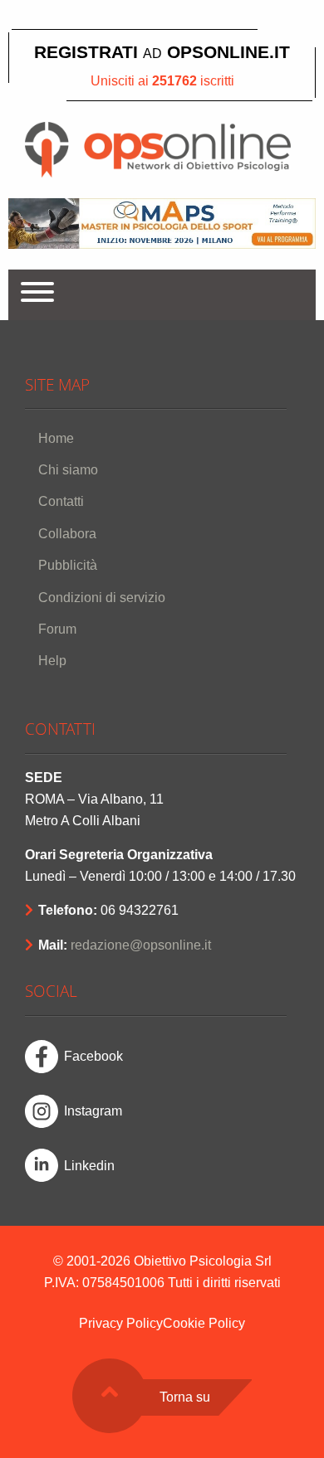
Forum (57, 629)
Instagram (93, 1111)
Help (52, 661)
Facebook (93, 1056)
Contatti (61, 501)
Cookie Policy (204, 1323)
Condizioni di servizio (101, 597)
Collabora (67, 534)
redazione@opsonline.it (141, 945)
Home (56, 438)
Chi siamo (68, 470)
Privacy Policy (121, 1323)
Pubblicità (67, 565)
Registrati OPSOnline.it (162, 51)
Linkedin (89, 1166)
